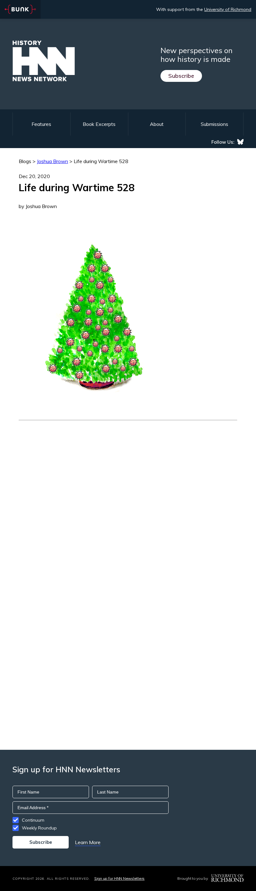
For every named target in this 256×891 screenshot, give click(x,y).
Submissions (214, 124)
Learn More (88, 842)
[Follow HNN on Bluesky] (240, 142)
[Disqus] (128, 499)
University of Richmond (227, 9)
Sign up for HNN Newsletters (119, 878)
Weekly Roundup (39, 828)
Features (41, 124)
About (157, 124)
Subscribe (181, 75)
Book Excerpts (99, 124)
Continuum (33, 820)
